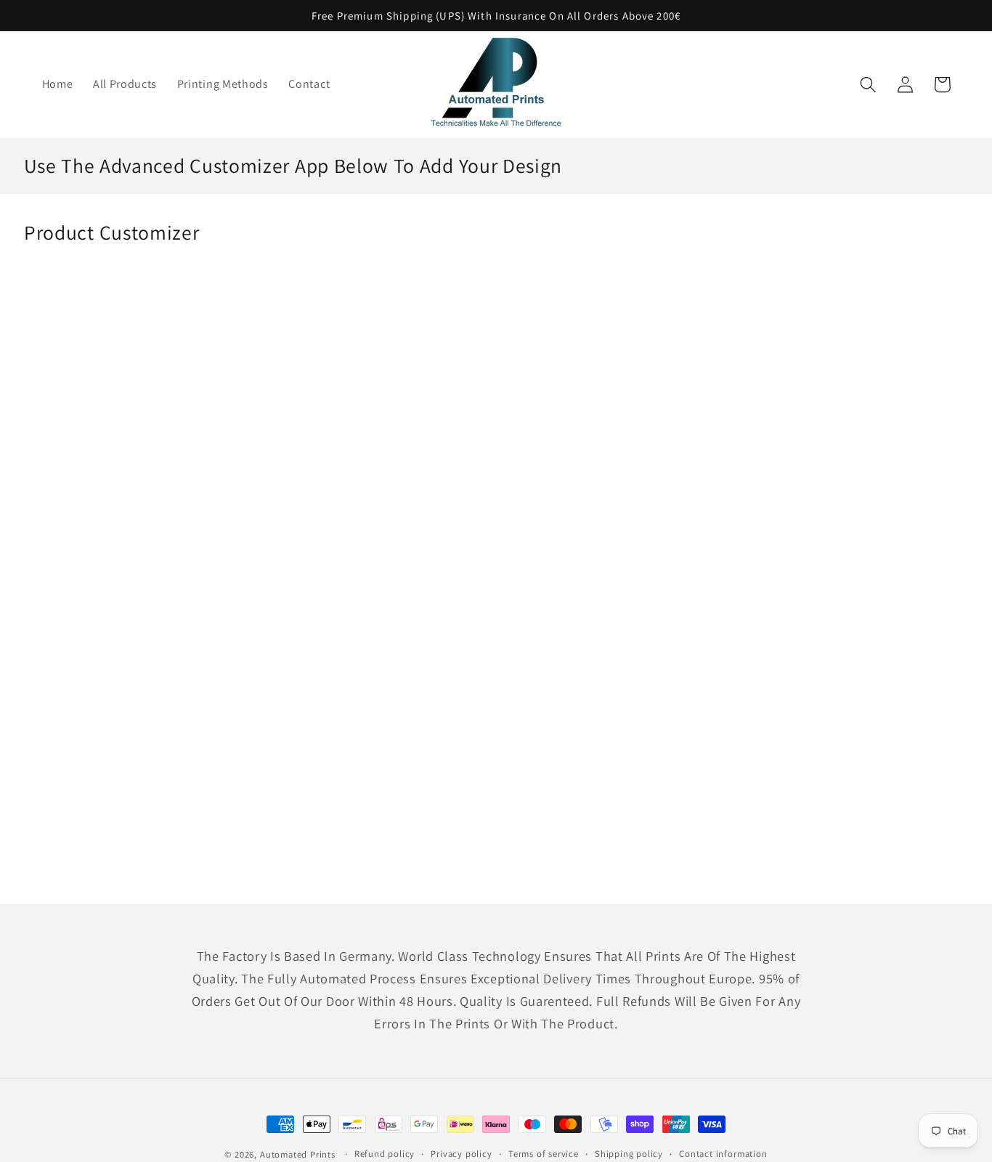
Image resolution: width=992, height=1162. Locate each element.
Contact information (723, 1153)
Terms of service (543, 1153)
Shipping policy (629, 1153)
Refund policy (384, 1153)
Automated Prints (298, 1154)
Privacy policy (461, 1153)
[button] (868, 84)
